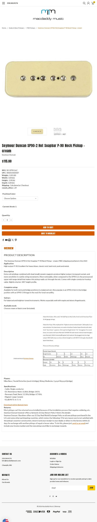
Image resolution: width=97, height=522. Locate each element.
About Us (5, 479)
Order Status (54, 464)
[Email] (6, 240)
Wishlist (53, 458)
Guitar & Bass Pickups (16, 28)
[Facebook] (3, 240)
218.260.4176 (12, 3)
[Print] (9, 240)
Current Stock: (9, 206)
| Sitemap (57, 506)
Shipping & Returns (56, 467)
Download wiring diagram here (16, 405)
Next (92, 79)
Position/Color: (9, 194)
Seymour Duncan (9, 155)
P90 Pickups (31, 28)
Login (52, 461)
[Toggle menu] (3, 4)
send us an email (78, 423)
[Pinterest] (16, 240)
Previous (4, 79)
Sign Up (58, 461)
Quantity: (6, 215)
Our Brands (6, 482)
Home (4, 28)
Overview (8, 248)
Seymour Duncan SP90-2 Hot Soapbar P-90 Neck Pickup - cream (60, 28)
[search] (83, 3)
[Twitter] (12, 240)
